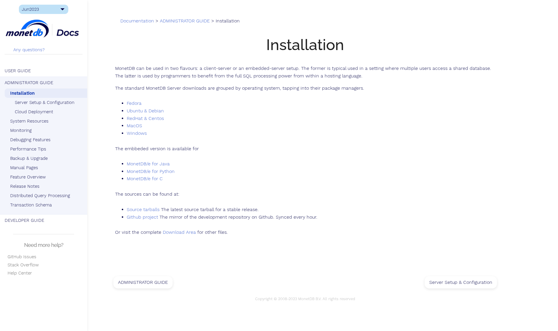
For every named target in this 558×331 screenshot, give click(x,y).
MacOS (134, 125)
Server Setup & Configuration (44, 102)
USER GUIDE (18, 70)
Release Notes (25, 186)
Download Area (179, 232)
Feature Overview (28, 177)
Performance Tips (28, 149)
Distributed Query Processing (40, 195)
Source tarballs (143, 209)
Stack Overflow (22, 265)
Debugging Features (30, 139)
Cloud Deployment (34, 111)
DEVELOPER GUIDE (24, 220)
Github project (142, 217)
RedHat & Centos (145, 118)
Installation (22, 93)
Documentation (137, 21)
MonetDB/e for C (145, 178)
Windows (137, 133)
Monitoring (21, 130)
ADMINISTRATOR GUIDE (29, 82)
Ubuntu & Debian (145, 111)
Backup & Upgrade (29, 158)
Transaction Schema (31, 205)
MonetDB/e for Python (151, 171)
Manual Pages (24, 167)
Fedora (134, 103)
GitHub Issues (20, 256)
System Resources (29, 121)
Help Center (18, 273)
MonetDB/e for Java (148, 164)
